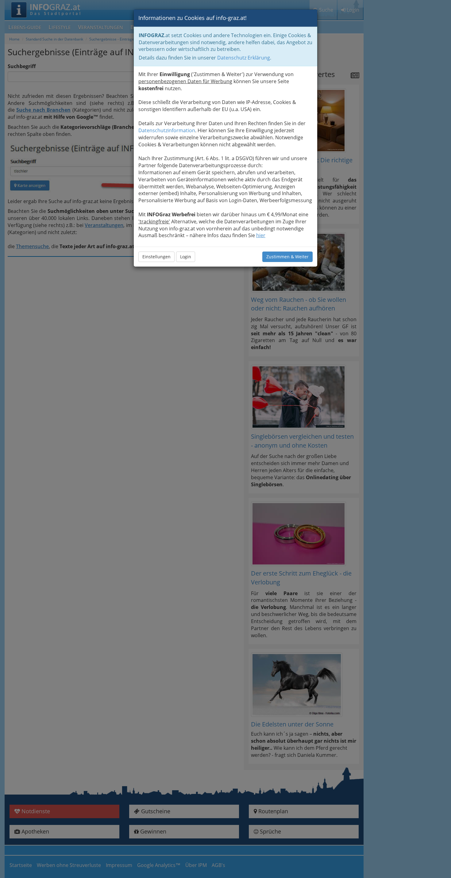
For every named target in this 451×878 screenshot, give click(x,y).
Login (185, 257)
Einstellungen (156, 257)
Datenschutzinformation (166, 130)
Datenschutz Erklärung (243, 57)
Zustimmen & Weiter (287, 257)
